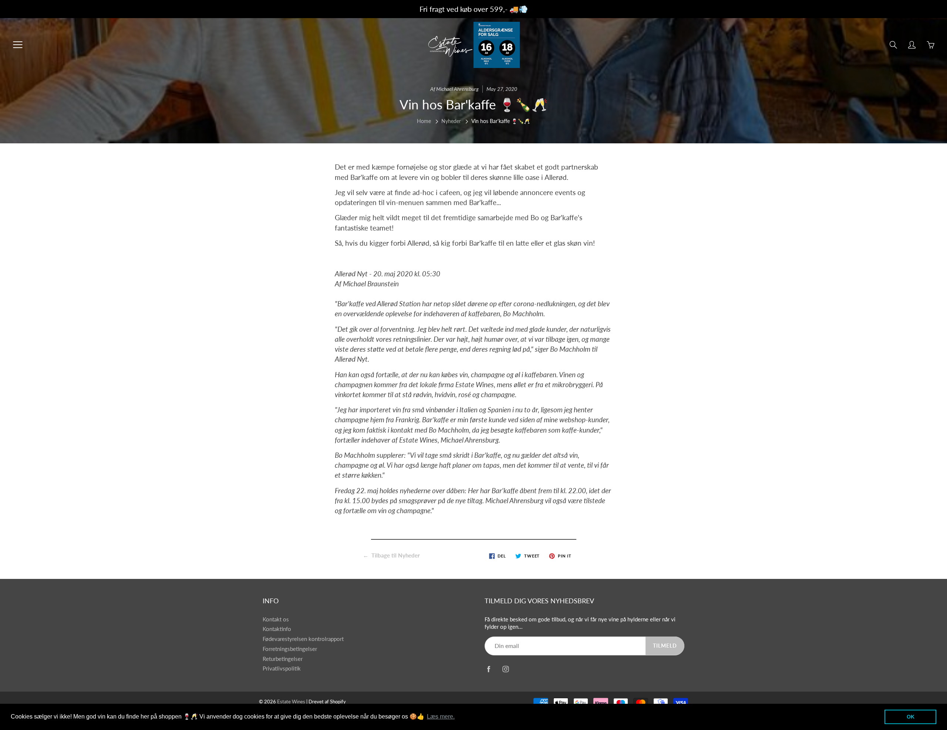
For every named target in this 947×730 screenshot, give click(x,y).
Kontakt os (276, 619)
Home (424, 121)
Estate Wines (291, 702)
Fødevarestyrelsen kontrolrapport (303, 639)
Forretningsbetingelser (290, 649)
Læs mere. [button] (441, 716)
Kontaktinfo (277, 629)
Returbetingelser (283, 659)
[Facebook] (488, 669)
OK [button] (910, 717)
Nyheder (451, 121)
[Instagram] (505, 669)
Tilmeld (665, 645)
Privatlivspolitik (282, 668)
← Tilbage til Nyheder (391, 555)
